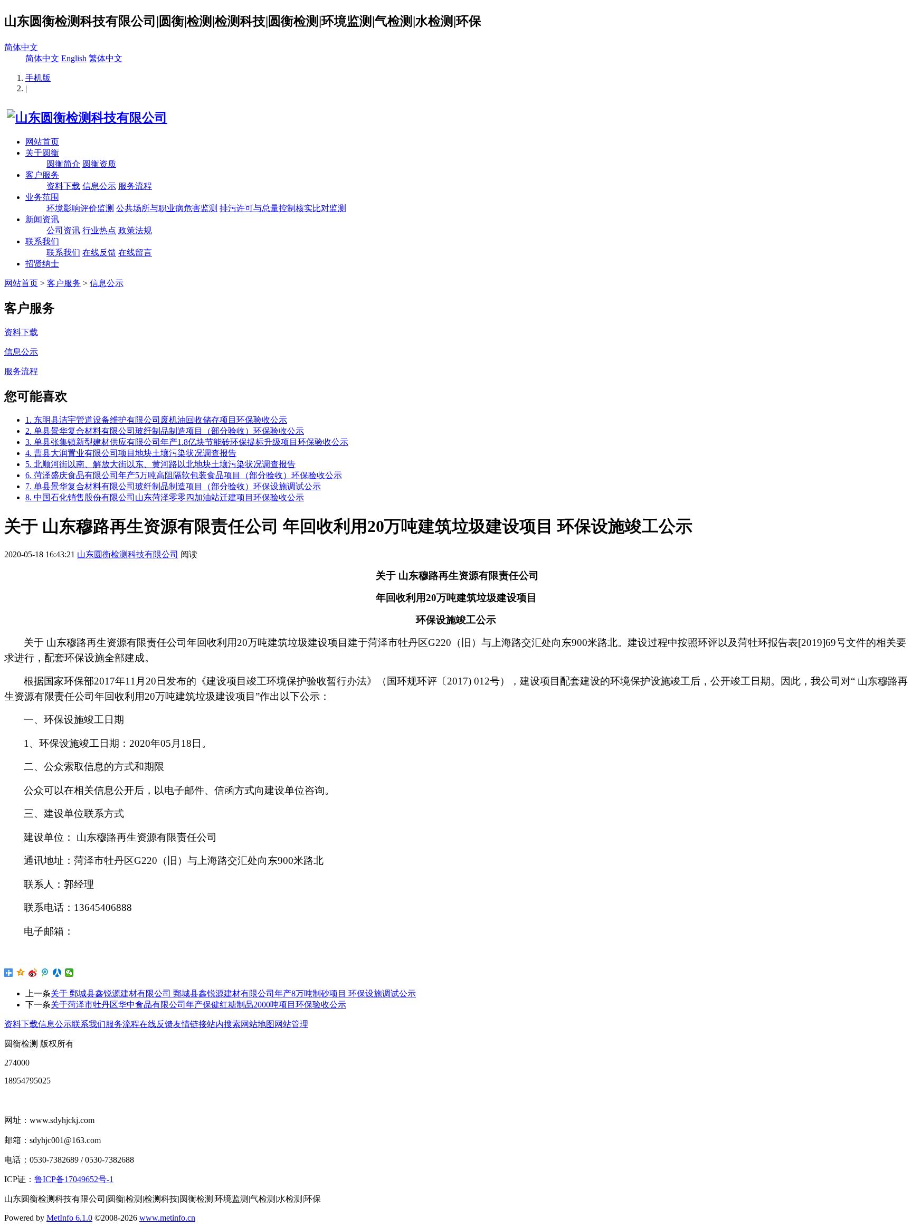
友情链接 (190, 1024)
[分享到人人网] (57, 972)
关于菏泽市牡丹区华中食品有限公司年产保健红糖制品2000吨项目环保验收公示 (198, 1004)
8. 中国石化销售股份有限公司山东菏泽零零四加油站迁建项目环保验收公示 (164, 497)
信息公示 (99, 186)
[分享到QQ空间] (20, 972)
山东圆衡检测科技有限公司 (127, 554)
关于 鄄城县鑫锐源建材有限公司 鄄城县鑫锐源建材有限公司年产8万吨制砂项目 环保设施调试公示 (233, 993)
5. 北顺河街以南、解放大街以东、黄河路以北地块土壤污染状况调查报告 (160, 464)
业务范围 (42, 197)
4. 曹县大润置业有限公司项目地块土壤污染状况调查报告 (130, 453)
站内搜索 (224, 1024)
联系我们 (42, 241)
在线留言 (135, 252)
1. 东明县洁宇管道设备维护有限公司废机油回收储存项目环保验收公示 (156, 419)
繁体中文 (105, 58)
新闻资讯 (42, 219)
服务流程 (135, 186)
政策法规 (135, 230)
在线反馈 (99, 252)
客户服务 (42, 174)
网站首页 (42, 141)
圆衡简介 (63, 163)
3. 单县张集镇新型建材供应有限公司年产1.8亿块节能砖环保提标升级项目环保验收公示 (186, 441)
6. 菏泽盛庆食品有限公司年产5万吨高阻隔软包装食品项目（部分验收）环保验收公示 (183, 475)
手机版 (38, 77)
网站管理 (291, 1024)
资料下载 (63, 186)
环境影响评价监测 (80, 208)
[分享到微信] (69, 972)
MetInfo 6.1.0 (69, 1217)
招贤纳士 (42, 263)
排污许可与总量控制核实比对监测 (283, 208)
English (74, 58)
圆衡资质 (99, 163)
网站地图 (257, 1024)
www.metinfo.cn (167, 1217)
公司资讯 (63, 230)
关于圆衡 (42, 152)
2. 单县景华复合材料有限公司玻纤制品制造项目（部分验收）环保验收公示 (164, 430)
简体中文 (21, 47)
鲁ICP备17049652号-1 (73, 1179)
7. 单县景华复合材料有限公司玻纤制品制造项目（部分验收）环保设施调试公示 (173, 486)
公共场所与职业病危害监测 (166, 208)
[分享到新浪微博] (32, 972)
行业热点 (99, 230)
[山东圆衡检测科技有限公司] (85, 118)
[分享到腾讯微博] (45, 972)
